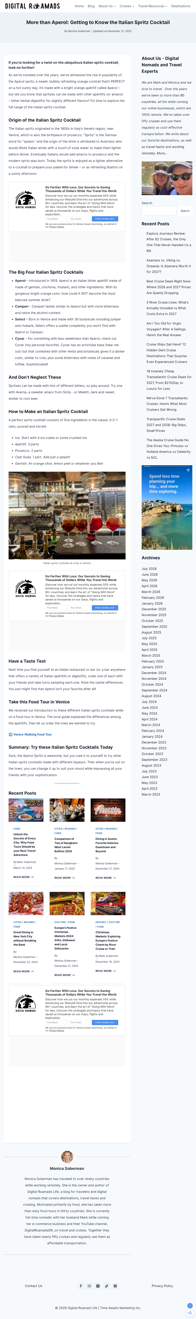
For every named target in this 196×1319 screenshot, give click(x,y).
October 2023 (152, 754)
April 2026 (149, 586)
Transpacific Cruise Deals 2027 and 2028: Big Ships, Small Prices (167, 425)
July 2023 (149, 771)
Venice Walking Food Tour (32, 734)
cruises (154, 121)
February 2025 (153, 661)
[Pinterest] (115, 1286)
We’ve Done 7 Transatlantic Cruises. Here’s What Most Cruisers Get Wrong (167, 404)
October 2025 (152, 621)
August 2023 (151, 765)
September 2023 (154, 760)
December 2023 (154, 742)
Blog (91, 6)
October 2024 (152, 684)
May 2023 (149, 783)
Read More (23, 877)
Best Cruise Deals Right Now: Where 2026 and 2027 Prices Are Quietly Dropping (169, 287)
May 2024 (149, 713)
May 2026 (149, 580)
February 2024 (153, 731)
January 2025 (152, 667)
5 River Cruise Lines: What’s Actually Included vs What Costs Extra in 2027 (167, 308)
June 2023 (150, 777)
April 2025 (149, 650)
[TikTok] (106, 1286)
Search (147, 203)
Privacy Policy (162, 1286)
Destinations (180, 6)
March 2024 (151, 725)
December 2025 (154, 609)
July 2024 (149, 702)
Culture (60, 922)
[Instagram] (98, 1286)
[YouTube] (89, 1286)
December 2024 (154, 673)
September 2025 (154, 626)
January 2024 (152, 736)
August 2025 (151, 632)
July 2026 (149, 569)
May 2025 (149, 644)
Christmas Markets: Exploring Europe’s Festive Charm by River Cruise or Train (108, 940)
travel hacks (155, 147)
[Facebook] (81, 1286)
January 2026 (152, 603)
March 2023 (151, 794)
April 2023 (149, 789)
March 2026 (151, 592)
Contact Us (33, 1286)
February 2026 (153, 598)
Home (79, 6)
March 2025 (151, 655)
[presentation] (26, 810)
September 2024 (154, 690)
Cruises (101, 922)
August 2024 (151, 696)
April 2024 (149, 719)
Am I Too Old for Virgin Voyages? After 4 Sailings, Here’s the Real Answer (166, 329)
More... (162, 153)
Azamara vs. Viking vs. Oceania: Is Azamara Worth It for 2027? (169, 266)
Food (16, 828)
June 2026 (150, 574)
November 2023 (154, 748)
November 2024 (154, 679)
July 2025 (149, 638)
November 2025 (154, 615)
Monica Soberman (79, 31)
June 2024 (150, 708)
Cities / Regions (65, 828)
